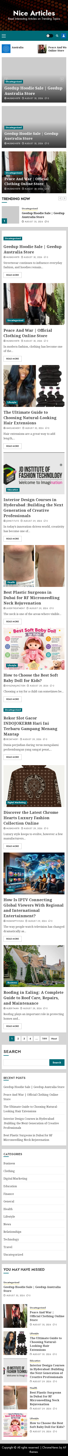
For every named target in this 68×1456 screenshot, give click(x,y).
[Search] (57, 35)
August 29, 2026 (33, 521)
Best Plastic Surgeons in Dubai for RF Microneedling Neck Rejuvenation (31, 598)
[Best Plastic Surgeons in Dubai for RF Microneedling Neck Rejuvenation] (34, 566)
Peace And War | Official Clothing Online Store (26, 181)
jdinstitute (12, 521)
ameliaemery (13, 428)
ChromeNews (50, 1448)
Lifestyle (11, 402)
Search (12, 1051)
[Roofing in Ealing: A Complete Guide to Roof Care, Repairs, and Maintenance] (34, 966)
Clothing (9, 1171)
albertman (12, 1008)
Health (11, 582)
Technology (11, 1239)
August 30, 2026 (34, 98)
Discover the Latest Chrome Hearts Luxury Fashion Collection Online (30, 818)
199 (44, 1038)
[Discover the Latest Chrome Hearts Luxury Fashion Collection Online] (34, 786)
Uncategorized (14, 81)
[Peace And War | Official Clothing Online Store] (10, 215)
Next (54, 1038)
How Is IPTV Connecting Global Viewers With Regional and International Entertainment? (33, 907)
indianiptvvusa (15, 921)
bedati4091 (12, 739)
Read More (12, 275)
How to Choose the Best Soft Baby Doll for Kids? (30, 677)
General (8, 1201)
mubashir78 (13, 98)
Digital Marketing (16, 802)
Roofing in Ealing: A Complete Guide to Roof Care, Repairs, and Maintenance (33, 998)
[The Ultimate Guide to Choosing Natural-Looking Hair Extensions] (34, 386)
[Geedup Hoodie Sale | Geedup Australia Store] (34, 238)
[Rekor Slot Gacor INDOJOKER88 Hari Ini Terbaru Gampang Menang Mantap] (34, 710)
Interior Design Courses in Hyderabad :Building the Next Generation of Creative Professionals (33, 507)
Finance (8, 1194)
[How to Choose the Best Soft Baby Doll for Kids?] (34, 649)
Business (12, 982)
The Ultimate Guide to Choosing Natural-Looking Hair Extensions (29, 418)
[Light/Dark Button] (49, 35)
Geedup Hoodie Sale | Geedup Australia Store (33, 90)
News (10, 889)
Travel (7, 1247)
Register (63, 35)
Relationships (12, 1232)
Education (12, 489)
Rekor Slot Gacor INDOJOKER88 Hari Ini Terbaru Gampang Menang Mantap (30, 726)
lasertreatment (15, 608)
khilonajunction (15, 686)
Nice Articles (34, 13)
